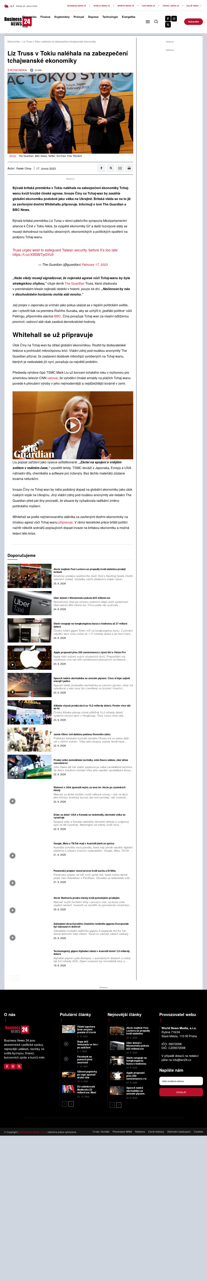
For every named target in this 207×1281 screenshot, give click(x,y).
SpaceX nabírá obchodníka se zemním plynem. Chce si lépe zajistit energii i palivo (92, 679)
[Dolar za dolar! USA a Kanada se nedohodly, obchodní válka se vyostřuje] (29, 821)
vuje (70, 522)
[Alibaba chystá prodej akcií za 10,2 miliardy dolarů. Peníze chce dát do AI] (29, 712)
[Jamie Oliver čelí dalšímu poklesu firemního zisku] (29, 740)
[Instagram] (174, 18)
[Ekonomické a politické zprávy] (11, 21)
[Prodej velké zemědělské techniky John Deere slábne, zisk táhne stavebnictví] (29, 767)
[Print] (129, 168)
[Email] (120, 168)
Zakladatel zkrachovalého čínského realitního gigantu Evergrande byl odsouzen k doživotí (91, 925)
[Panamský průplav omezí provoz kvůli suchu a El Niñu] (29, 876)
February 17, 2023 (95, 264)
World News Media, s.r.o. (32, 1132)
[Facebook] (168, 18)
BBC (57, 316)
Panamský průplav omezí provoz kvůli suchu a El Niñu (85, 870)
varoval (52, 378)
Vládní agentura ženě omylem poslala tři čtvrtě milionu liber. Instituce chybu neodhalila (86, 1034)
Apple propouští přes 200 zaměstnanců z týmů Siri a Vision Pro (90, 652)
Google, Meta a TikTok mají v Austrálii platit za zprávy (84, 843)
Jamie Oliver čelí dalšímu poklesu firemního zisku (82, 734)
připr (61, 522)
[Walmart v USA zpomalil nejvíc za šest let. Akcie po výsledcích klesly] (29, 794)
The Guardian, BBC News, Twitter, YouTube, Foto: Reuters (50, 155)
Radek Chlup (23, 168)
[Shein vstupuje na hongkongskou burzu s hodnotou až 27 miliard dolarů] (29, 630)
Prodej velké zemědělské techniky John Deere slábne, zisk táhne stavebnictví (91, 761)
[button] (156, 21)
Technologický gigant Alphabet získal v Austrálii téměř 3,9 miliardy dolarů (92, 952)
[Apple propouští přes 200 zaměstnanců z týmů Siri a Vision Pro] (29, 658)
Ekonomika (13, 41)
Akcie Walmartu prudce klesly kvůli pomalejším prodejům (87, 898)
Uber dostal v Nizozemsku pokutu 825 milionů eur (82, 598)
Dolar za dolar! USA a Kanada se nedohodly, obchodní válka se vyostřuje (90, 816)
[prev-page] (10, 977)
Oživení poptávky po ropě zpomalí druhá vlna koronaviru (87, 1076)
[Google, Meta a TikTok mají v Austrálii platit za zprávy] (29, 849)
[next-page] (16, 977)
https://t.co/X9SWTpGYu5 (33, 254)
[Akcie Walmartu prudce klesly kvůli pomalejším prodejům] (29, 903)
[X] (168, 25)
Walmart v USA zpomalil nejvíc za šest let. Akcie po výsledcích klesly (90, 788)
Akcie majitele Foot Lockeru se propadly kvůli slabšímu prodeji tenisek (90, 570)
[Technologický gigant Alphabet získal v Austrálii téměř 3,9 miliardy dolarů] (29, 958)
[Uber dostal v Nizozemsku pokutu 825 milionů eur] (29, 603)
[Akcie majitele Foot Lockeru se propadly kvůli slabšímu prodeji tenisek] (29, 576)
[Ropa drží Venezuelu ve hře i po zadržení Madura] (68, 1044)
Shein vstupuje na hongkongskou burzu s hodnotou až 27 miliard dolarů (90, 625)
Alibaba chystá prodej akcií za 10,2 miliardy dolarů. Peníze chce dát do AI (92, 707)
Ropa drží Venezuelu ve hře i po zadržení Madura (87, 1046)
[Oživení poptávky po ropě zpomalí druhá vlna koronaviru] (68, 1074)
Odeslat (181, 1092)
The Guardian (74, 283)
